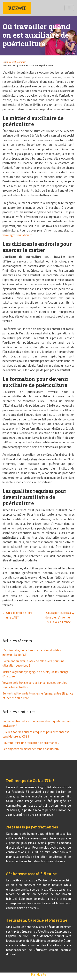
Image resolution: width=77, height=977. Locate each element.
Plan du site (38, 975)
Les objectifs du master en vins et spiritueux (30, 749)
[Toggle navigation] (69, 8)
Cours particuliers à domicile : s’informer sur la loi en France (58, 617)
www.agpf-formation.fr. (17, 235)
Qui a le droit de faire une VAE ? (19, 615)
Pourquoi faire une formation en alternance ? (30, 743)
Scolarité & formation (16, 62)
